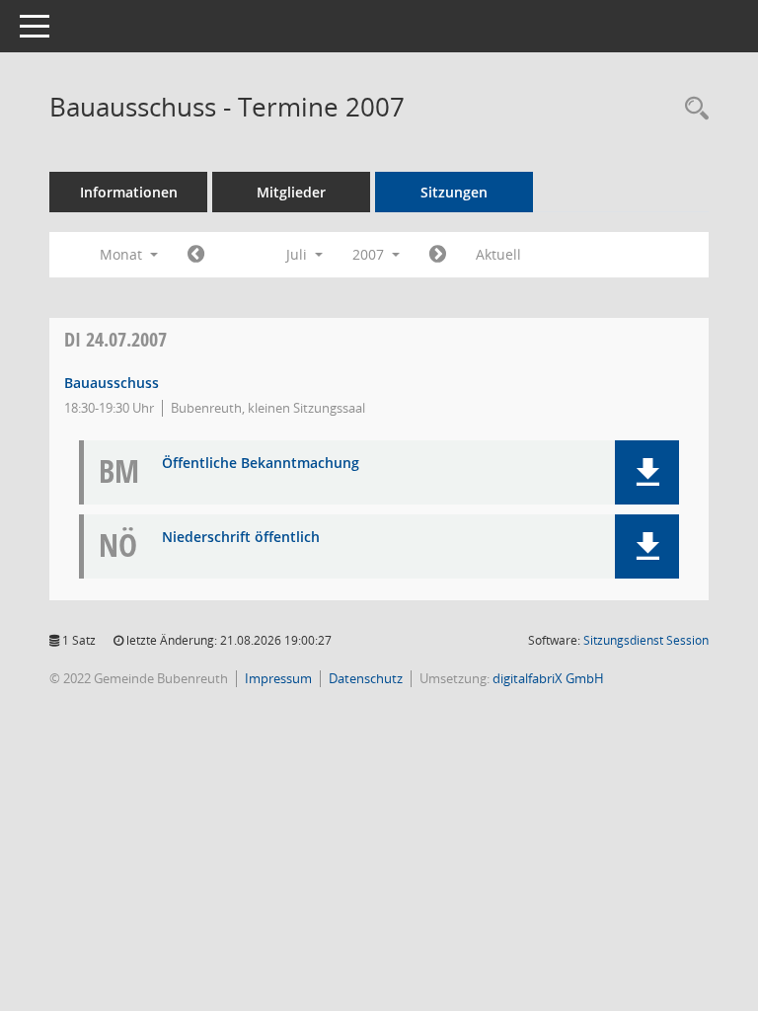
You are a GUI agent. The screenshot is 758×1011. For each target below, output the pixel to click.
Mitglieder (291, 192)
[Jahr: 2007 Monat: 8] (438, 254)
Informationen (129, 192)
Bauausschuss (111, 382)
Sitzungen (454, 192)
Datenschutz (366, 678)
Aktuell (498, 254)
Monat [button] (123, 254)
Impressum (278, 678)
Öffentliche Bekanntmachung (260, 463)
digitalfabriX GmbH (548, 678)
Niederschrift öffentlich (241, 537)
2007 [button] (370, 254)
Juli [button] (298, 254)
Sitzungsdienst (646, 640)
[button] (647, 472)
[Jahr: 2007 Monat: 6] (196, 254)
